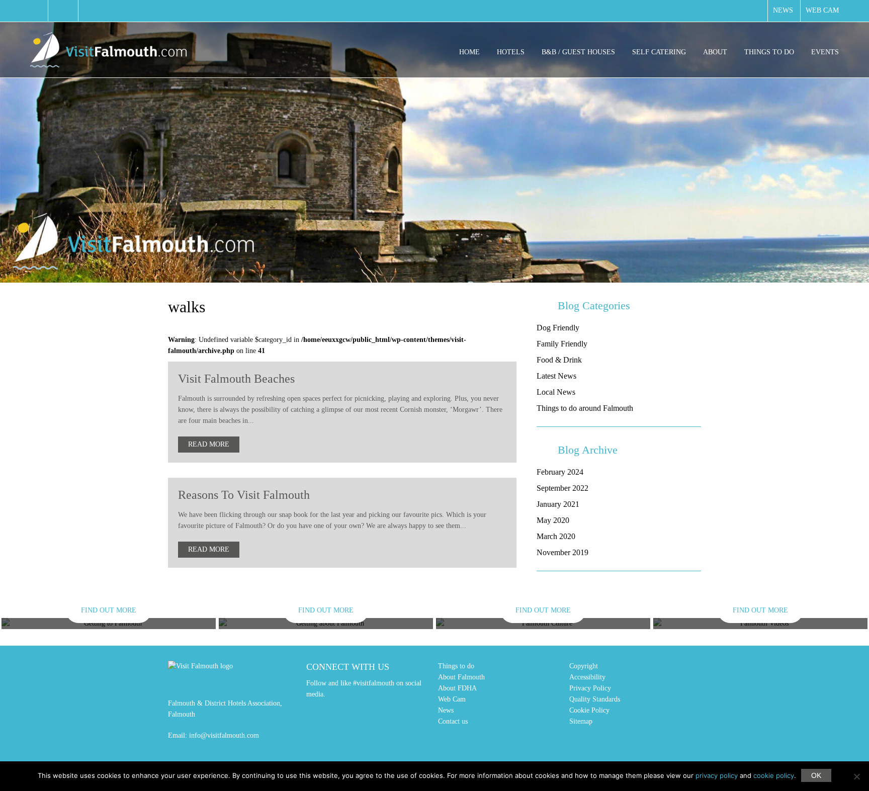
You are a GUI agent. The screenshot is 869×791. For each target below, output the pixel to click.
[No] (856, 776)
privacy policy (717, 775)
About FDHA (457, 688)
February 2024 (560, 472)
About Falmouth (461, 677)
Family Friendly (562, 343)
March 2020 (556, 536)
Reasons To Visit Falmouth (244, 494)
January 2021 (558, 504)
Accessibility (587, 677)
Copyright (583, 666)
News (783, 10)
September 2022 (562, 488)
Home (469, 52)
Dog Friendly (558, 327)
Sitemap (580, 721)
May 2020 (553, 520)
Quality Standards (594, 699)
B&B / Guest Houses (578, 52)
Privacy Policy (590, 688)
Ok (816, 775)
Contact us (453, 721)
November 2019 (562, 552)
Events (825, 52)
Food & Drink (559, 360)
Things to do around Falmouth (585, 408)
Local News (556, 392)
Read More (208, 444)
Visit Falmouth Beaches (236, 378)
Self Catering (659, 52)
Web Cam (822, 10)
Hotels (511, 52)
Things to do (769, 52)
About (715, 52)
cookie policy (773, 775)
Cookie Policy (589, 710)
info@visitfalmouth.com (224, 735)
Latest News (556, 376)
